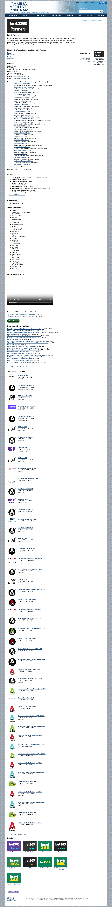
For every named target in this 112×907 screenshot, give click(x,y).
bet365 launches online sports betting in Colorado (22, 357)
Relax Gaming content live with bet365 (18, 334)
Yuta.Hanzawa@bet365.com (22, 94)
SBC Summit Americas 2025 (27, 406)
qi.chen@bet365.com (20, 154)
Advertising (89, 15)
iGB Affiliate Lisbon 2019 (25, 528)
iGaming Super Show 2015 (26, 698)
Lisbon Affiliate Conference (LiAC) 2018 (30, 569)
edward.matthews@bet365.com (23, 122)
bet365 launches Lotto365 (15, 344)
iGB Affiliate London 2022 (25, 509)
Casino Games (11, 54)
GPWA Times (32, 898)
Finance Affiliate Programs (81, 898)
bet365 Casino (29, 852)
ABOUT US (94, 2)
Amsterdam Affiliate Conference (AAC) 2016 (32, 659)
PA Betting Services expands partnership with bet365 (23, 362)
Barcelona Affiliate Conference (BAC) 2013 (31, 744)
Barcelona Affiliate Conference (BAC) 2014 (31, 716)
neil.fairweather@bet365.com (22, 150)
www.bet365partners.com (21, 76)
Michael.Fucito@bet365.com (22, 83)
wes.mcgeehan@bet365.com (22, 164)
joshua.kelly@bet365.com (21, 140)
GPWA (26, 898)
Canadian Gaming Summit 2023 (27, 468)
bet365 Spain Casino (45, 868)
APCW (38, 898)
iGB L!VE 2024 (22, 427)
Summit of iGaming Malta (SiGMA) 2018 (30, 559)
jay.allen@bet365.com (20, 136)
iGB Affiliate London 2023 (25, 489)
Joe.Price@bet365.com (21, 90)
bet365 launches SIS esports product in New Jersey (22, 346)
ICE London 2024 (23, 447)
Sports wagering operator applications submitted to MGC (24, 348)
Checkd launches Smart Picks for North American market (24, 336)
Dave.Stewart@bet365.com (22, 112)
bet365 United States (14, 884)
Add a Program (56, 15)
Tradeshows (70, 15)
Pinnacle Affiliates (85, 58)
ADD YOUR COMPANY (82, 2)
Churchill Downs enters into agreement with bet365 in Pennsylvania (27, 343)
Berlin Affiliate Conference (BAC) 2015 (30, 678)
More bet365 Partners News (19, 366)
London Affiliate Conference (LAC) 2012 (30, 792)
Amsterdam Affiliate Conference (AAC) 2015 (32, 689)
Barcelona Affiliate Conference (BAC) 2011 (31, 802)
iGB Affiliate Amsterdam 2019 (27, 548)
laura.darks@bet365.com (21, 143)
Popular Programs (42, 15)
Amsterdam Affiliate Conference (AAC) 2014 (32, 726)
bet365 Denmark (45, 852)
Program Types (12, 15)
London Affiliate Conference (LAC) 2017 (30, 638)
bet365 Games (60, 852)
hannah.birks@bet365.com (22, 133)
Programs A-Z (26, 15)
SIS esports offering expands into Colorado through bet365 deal (26, 341)
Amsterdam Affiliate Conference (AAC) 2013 (32, 754)
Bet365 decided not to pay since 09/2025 (22, 316)
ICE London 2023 (23, 499)
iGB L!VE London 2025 (25, 396)
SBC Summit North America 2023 (28, 478)
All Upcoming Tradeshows (18, 834)
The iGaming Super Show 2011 (27, 812)
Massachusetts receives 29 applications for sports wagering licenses (27, 355)
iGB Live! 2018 (22, 579)
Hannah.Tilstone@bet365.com (23, 108)
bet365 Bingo (14, 852)
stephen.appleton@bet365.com (23, 161)
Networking (101, 15)
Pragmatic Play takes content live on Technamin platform (24, 350)
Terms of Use (68, 899)
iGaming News (44, 898)
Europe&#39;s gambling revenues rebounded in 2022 (23, 337)
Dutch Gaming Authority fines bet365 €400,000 (21, 330)
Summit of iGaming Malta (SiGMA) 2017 (30, 609)
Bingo (9, 53)
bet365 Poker (30, 868)
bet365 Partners (99, 58)
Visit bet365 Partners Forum (17, 195)
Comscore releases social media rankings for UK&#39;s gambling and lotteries (30, 332)
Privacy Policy (76, 899)
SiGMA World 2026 (23, 375)
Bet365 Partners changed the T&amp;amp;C (23, 315)
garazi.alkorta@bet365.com (22, 126)
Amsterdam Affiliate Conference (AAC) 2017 (32, 628)
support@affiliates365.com (22, 78)
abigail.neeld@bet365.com (22, 115)
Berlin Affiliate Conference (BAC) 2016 (30, 649)
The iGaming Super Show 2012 (27, 781)
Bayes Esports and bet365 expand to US (19, 352)
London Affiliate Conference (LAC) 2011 (30, 823)
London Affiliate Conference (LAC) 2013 (30, 763)
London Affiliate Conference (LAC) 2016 (30, 669)
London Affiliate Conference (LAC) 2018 (30, 599)
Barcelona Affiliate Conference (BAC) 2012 (31, 772)
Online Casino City (68, 898)
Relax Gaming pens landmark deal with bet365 (21, 359)
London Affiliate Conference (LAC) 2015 (30, 706)
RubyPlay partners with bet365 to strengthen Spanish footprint (25, 329)
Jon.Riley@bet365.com (21, 104)
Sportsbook (10, 58)
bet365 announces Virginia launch (17, 339)
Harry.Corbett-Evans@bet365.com (24, 97)
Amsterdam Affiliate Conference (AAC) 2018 (32, 590)
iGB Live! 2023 (22, 458)
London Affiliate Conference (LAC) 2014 (30, 735)
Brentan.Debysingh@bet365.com (24, 87)
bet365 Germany (14, 868)
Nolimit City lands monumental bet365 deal (20, 360)
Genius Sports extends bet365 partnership (19, 353)
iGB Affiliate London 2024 (25, 437)
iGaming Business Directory (56, 898)
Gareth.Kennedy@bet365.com (23, 129)
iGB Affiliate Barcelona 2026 (26, 385)
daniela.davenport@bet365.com (23, 119)
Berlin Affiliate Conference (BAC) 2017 (30, 618)
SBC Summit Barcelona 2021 (27, 519)
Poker (9, 56)
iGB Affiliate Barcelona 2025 (26, 416)
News (79, 15)
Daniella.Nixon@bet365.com (22, 101)
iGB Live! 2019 (22, 538)
